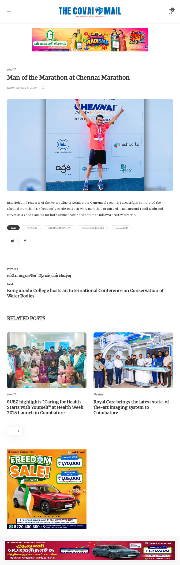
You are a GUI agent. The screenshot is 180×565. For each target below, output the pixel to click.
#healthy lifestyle (93, 227)
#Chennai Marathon (59, 227)
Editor (11, 87)
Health (11, 69)
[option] (47, 375)
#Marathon (121, 227)
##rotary (31, 227)
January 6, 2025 (26, 87)
